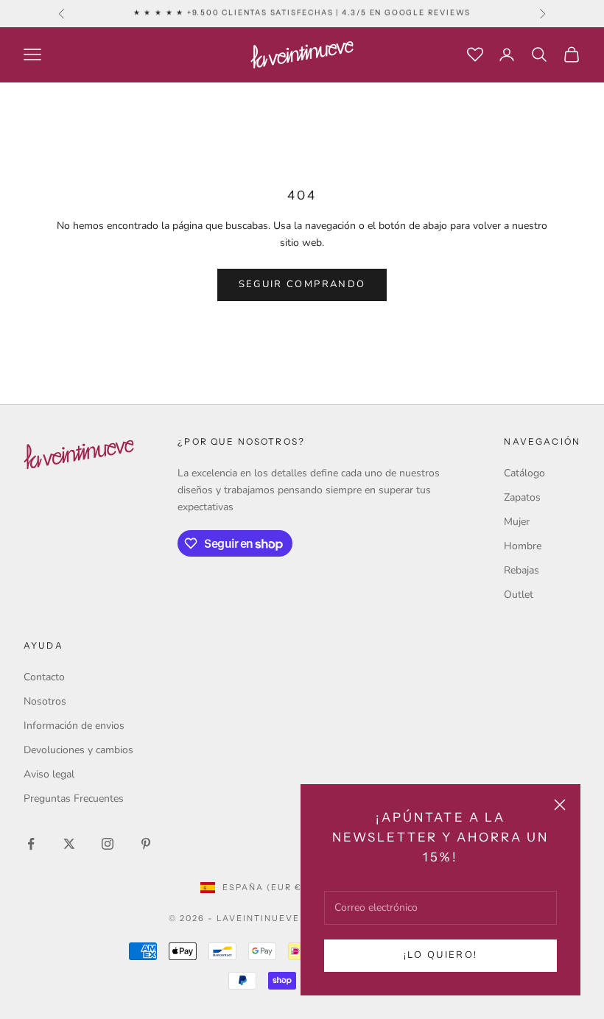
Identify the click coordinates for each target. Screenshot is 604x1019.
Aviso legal (49, 774)
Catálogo (524, 473)
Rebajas (521, 570)
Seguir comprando (302, 284)
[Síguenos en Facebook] (31, 843)
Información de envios (74, 726)
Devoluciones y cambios (78, 750)
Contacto (44, 677)
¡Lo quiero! (441, 955)
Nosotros (45, 701)
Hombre (522, 546)
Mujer (517, 522)
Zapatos (522, 497)
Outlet (518, 595)
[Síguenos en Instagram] (107, 843)
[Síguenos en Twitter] (69, 843)
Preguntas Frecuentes (74, 798)
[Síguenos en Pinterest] (145, 843)
